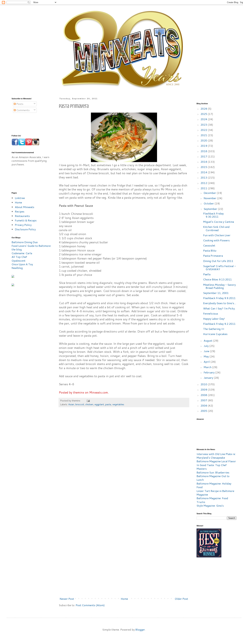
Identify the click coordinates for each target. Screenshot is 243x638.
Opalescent (18, 260)
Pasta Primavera (213, 256)
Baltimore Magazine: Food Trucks (212, 500)
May (206, 356)
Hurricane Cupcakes (215, 334)
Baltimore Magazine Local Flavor (216, 461)
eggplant (99, 404)
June (207, 351)
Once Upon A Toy (22, 264)
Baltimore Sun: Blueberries (213, 472)
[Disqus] (124, 459)
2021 (204, 135)
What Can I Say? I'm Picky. (219, 308)
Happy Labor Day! (214, 318)
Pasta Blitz (209, 250)
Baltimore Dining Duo (25, 242)
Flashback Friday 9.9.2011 (219, 298)
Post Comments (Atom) (90, 605)
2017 (204, 156)
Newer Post (67, 599)
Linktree (20, 198)
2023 (204, 124)
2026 (204, 108)
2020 (204, 140)
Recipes (19, 211)
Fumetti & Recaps (26, 220)
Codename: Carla (22, 253)
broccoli (79, 404)
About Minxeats (24, 207)
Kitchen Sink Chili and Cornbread (216, 228)
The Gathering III (213, 329)
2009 (204, 389)
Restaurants (22, 216)
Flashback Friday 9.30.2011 (213, 215)
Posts (19, 104)
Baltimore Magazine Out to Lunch (213, 478)
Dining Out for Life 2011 (218, 261)
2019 (204, 146)
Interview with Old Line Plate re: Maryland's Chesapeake (216, 455)
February (209, 372)
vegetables (118, 404)
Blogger (140, 629)
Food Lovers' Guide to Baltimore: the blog (31, 247)
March (208, 367)
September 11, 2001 (216, 293)
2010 (204, 384)
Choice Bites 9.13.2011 (217, 279)
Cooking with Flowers (216, 240)
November (210, 198)
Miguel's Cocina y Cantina (218, 222)
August (208, 340)
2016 (204, 162)
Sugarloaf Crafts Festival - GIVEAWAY (219, 267)
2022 (204, 130)
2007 (204, 400)
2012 (204, 183)
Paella (206, 274)
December (210, 193)
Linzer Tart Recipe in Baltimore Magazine (215, 492)
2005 (204, 411)
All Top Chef (19, 257)
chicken (89, 404)
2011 (204, 188)
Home (124, 599)
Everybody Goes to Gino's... (219, 303)
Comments (23, 110)
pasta (108, 404)
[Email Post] (88, 400)
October (209, 203)
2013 (204, 177)
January (209, 378)
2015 (204, 167)
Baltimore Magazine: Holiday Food (214, 485)
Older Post (181, 599)
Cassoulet (209, 245)
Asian (71, 404)
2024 (204, 119)
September (211, 209)
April (207, 362)
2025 (204, 114)
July (206, 346)
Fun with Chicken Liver (216, 235)
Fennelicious (210, 313)
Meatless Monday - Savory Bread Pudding (219, 286)
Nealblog (17, 268)
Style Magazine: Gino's (210, 505)
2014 (204, 172)
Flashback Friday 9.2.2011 (219, 324)
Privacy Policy (23, 225)
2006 (204, 405)
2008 (204, 395)
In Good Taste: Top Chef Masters (212, 467)
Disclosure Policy (25, 229)
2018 (204, 151)
